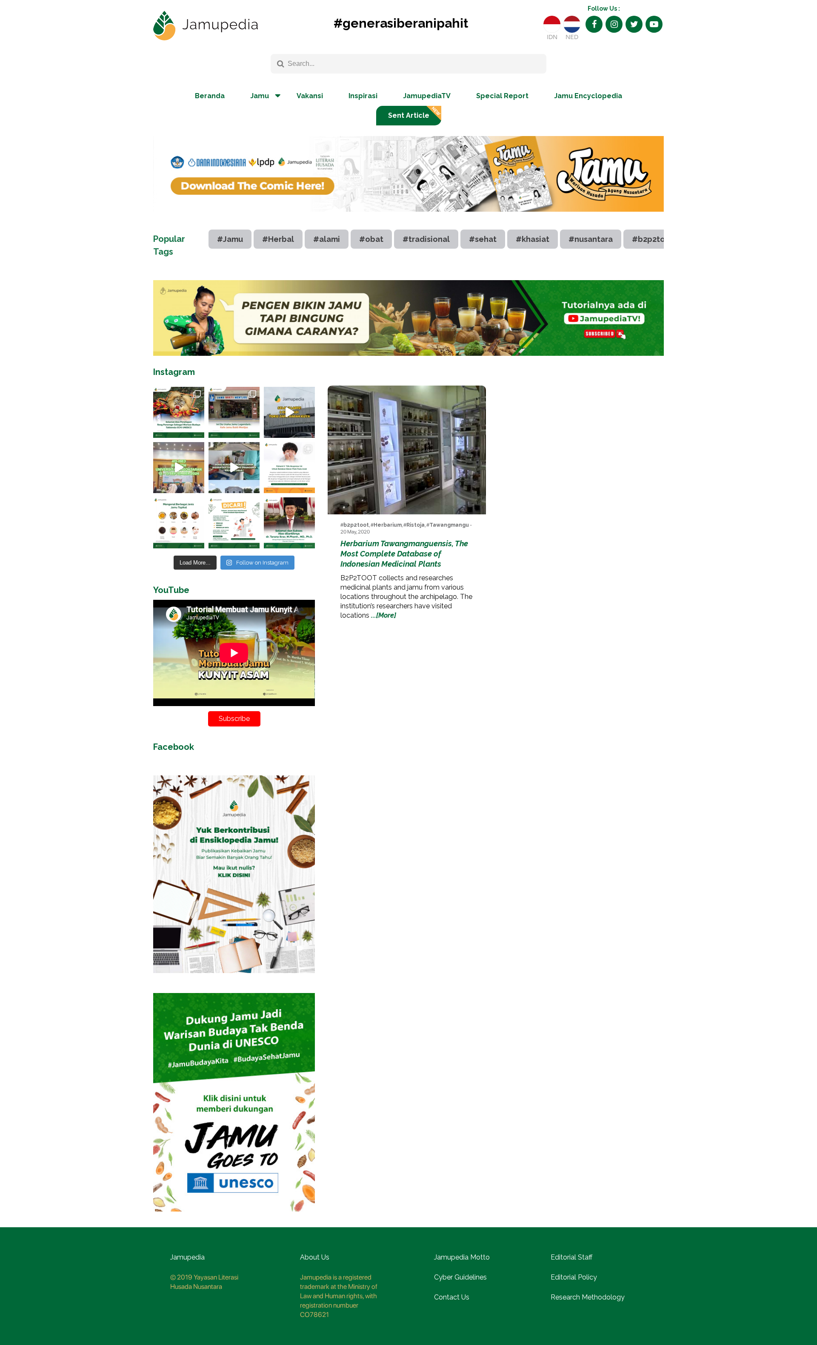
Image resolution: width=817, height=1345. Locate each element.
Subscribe (234, 719)
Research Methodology (588, 1297)
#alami (326, 239)
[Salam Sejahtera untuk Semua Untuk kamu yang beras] (234, 522)
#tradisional (426, 239)
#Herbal (278, 239)
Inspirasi (363, 96)
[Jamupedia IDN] (551, 24)
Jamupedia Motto (462, 1257)
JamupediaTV (427, 96)
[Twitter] (634, 24)
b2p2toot (356, 525)
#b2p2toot (653, 239)
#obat (371, 239)
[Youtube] (654, 24)
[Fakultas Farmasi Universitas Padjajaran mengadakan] (178, 467)
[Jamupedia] (205, 26)
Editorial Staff (571, 1257)
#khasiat (532, 239)
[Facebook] (594, 24)
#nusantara (590, 239)
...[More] (383, 615)
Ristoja (415, 525)
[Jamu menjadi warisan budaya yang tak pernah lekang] (178, 522)
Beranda (210, 96)
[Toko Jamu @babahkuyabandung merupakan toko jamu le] (289, 412)
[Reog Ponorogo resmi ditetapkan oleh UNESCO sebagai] (178, 412)
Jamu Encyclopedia (588, 96)
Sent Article (408, 115)
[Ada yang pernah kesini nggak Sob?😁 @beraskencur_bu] (234, 467)
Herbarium (388, 525)
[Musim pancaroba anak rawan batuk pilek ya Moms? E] (289, 467)
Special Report (502, 96)
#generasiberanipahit (401, 23)
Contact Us (451, 1297)
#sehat (483, 239)
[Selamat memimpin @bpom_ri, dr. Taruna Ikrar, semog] (289, 522)
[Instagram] (614, 24)
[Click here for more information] (408, 218)
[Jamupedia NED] (571, 24)
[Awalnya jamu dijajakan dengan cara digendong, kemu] (234, 412)
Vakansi (310, 96)
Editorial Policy (574, 1277)
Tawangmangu (449, 525)
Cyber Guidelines (460, 1277)
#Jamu (230, 239)
